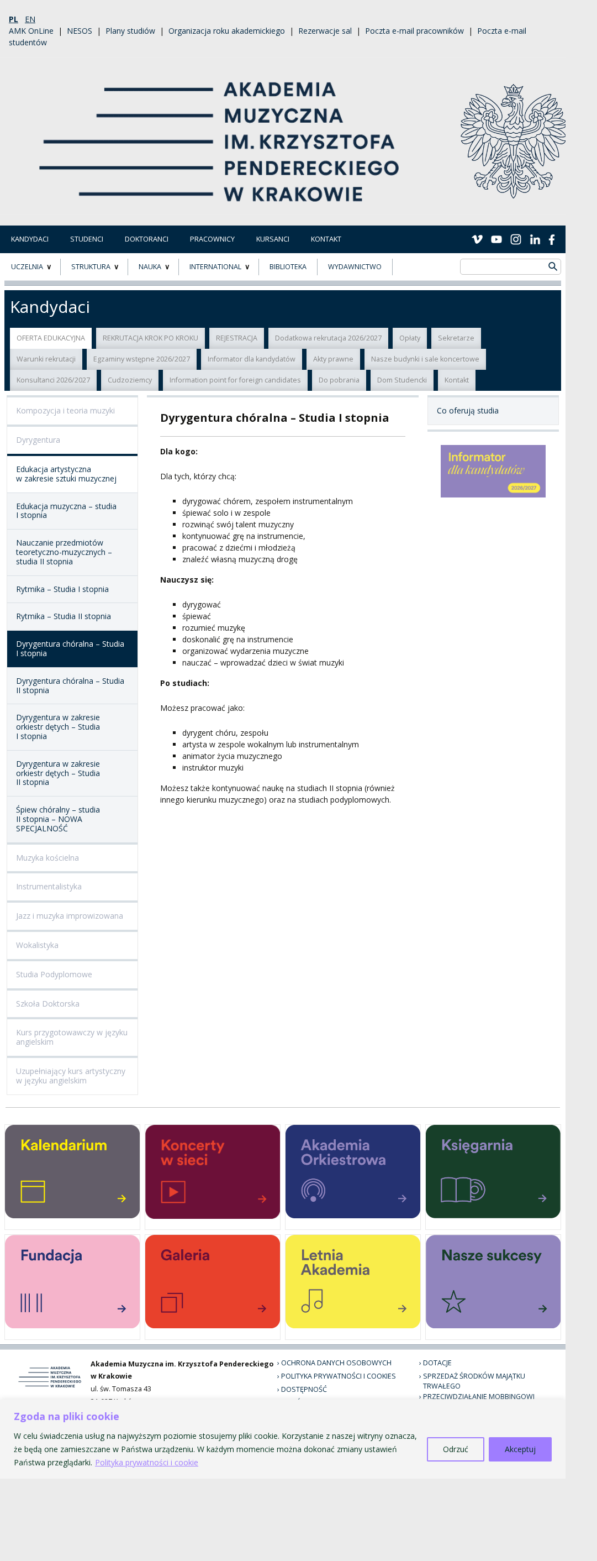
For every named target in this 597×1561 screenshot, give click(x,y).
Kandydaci (30, 239)
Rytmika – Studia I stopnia (62, 589)
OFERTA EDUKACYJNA (51, 338)
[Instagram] (515, 239)
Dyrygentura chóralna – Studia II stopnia (70, 685)
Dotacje (437, 1363)
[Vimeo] (477, 239)
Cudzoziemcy (130, 380)
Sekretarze (456, 338)
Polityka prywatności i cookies (338, 1376)
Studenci (86, 239)
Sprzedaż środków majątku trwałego (474, 1381)
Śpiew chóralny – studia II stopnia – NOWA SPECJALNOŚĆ (58, 819)
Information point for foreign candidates (235, 380)
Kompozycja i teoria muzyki (65, 410)
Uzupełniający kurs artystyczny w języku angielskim (70, 1076)
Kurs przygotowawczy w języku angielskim (72, 1037)
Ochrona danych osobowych (336, 1363)
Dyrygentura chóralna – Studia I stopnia (70, 648)
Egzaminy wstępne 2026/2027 (141, 359)
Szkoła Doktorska (48, 1003)
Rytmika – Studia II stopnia (63, 616)
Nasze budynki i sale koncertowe (425, 359)
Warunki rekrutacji (46, 359)
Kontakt (326, 239)
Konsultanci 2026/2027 (53, 380)
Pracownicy (212, 239)
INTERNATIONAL (215, 266)
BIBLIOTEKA (288, 266)
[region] (283, 1439)
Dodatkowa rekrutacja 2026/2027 (328, 338)
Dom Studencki (402, 380)
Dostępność (304, 1389)
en (30, 19)
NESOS (79, 30)
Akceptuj (520, 1449)
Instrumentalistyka (49, 886)
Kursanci (272, 239)
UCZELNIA (27, 266)
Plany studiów (130, 30)
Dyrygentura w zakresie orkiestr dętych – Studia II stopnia (58, 773)
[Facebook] (551, 239)
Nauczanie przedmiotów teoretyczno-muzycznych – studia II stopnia (64, 552)
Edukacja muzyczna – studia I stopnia (66, 511)
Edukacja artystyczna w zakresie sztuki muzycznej (66, 474)
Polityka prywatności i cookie (146, 1462)
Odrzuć (455, 1449)
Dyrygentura (38, 439)
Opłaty (409, 338)
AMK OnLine (31, 30)
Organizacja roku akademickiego (226, 30)
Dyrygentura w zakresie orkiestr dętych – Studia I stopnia (58, 726)
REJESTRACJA (236, 338)
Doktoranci (146, 239)
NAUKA (150, 266)
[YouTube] (496, 239)
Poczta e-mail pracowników (414, 30)
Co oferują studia (468, 410)
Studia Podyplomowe (54, 974)
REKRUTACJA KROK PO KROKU (150, 338)
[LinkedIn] (535, 239)
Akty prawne (333, 359)
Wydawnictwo (355, 266)
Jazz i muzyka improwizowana (69, 915)
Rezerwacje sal (325, 30)
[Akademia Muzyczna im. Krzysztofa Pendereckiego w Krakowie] (220, 134)
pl (13, 19)
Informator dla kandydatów (251, 359)
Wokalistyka (37, 945)
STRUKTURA (90, 266)
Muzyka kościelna (47, 857)
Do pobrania (339, 380)
